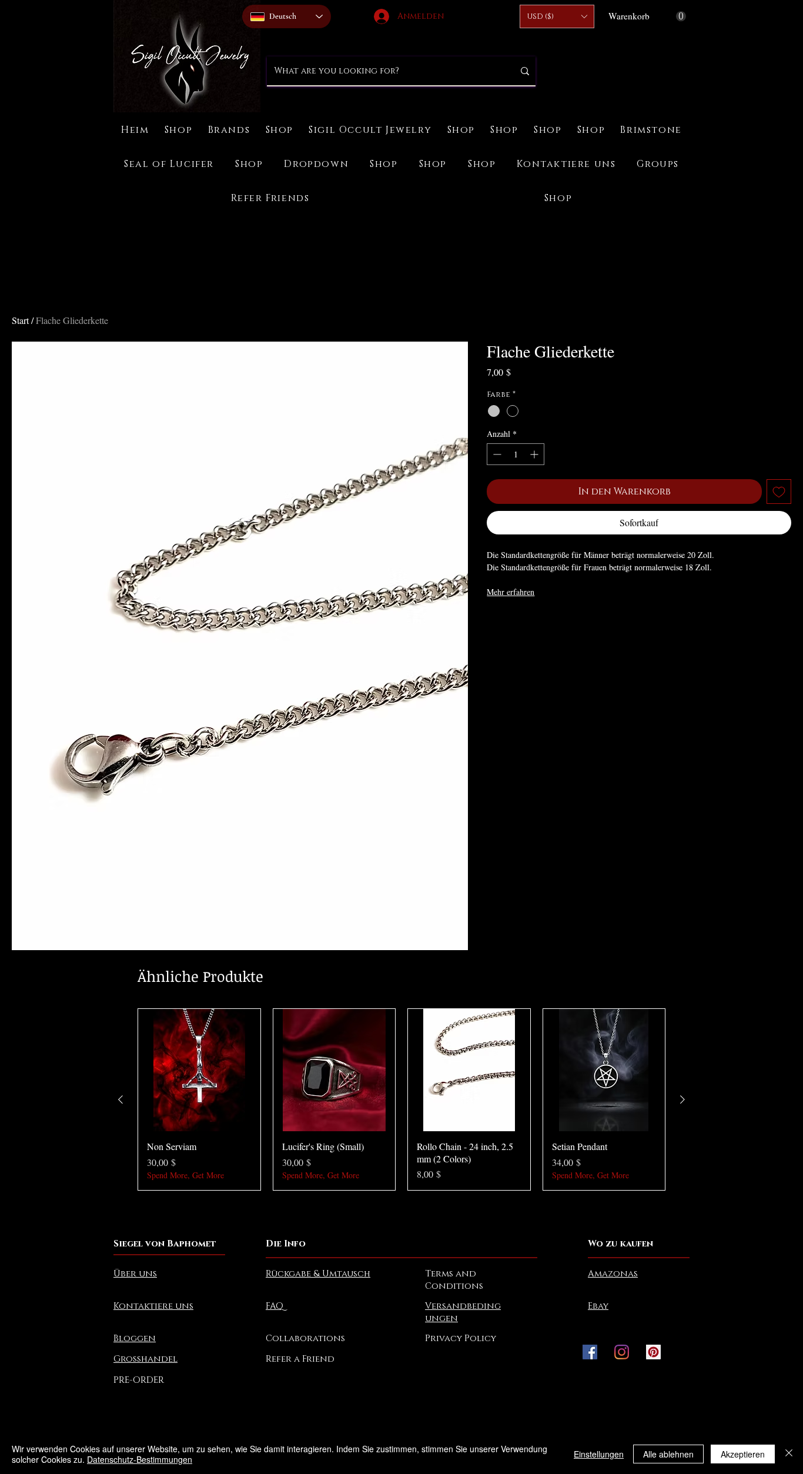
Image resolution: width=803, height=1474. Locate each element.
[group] (401, 1099)
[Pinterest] (653, 1352)
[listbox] (557, 16)
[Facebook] (590, 1352)
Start (20, 320)
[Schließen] (789, 1454)
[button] (557, 16)
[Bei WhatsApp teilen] (539, 624)
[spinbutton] (515, 454)
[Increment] (535, 454)
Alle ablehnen (668, 1454)
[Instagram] (621, 1352)
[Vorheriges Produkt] (120, 1099)
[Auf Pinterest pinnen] (517, 624)
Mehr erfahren (510, 591)
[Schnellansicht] (199, 1070)
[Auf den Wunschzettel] (779, 491)
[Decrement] (496, 454)
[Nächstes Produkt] (682, 1099)
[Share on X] (561, 624)
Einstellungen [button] (599, 1454)
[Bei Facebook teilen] (494, 624)
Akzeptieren (743, 1454)
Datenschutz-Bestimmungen (139, 1459)
